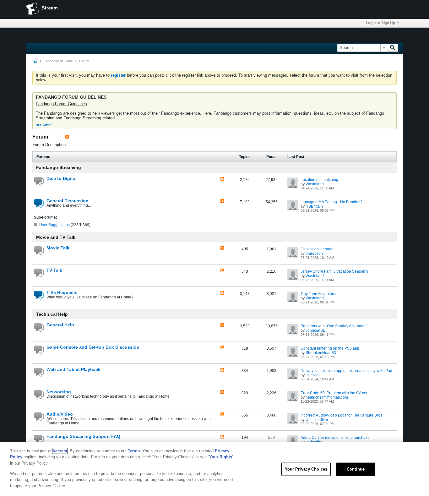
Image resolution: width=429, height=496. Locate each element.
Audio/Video (59, 414)
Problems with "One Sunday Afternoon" (334, 326)
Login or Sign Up (380, 23)
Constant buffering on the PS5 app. (330, 348)
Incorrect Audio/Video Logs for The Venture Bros (341, 415)
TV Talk (54, 270)
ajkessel (313, 375)
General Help (60, 324)
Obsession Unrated (317, 249)
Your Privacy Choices (306, 469)
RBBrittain (314, 206)
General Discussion (67, 200)
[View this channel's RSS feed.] (67, 136)
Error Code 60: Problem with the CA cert (334, 393)
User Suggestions (54, 225)
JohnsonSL (315, 330)
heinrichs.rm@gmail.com (327, 397)
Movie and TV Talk (55, 237)
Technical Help (52, 314)
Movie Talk (57, 247)
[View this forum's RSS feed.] (222, 179)
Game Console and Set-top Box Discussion (92, 347)
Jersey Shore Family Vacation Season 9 (334, 271)
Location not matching (319, 179)
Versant (60, 451)
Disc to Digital (61, 178)
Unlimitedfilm (317, 419)
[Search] (392, 48)
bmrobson (314, 253)
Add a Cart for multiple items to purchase (335, 437)
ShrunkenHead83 (321, 353)
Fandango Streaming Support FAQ (83, 436)
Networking (58, 391)
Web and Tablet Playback (73, 369)
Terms (134, 451)
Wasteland (315, 184)
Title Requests (62, 292)
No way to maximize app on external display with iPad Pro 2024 (355, 370)
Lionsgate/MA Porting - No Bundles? (331, 202)
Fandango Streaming (58, 167)
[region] (214, 469)
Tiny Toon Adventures (319, 294)
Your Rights (220, 457)
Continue (356, 469)
